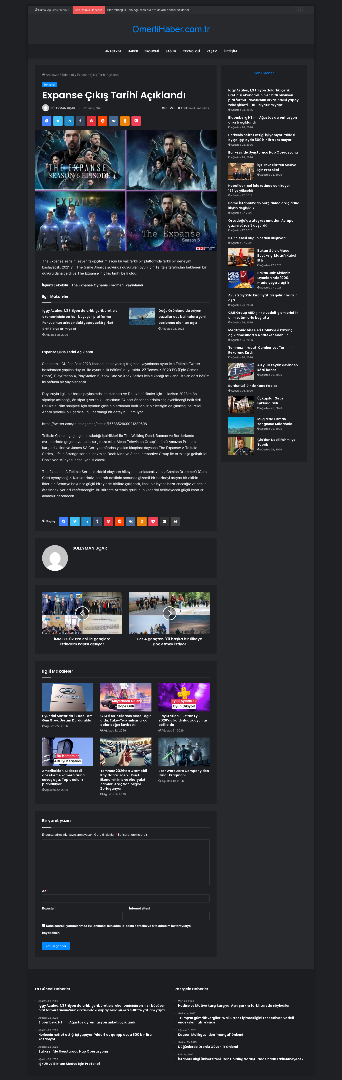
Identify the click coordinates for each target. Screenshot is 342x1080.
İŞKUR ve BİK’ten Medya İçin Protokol (276, 167)
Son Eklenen (264, 73)
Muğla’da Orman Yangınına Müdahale (274, 421)
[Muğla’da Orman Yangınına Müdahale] (241, 425)
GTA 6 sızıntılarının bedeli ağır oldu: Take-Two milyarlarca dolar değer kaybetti (125, 720)
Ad (45, 891)
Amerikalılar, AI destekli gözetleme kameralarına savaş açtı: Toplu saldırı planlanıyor (63, 777)
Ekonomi (151, 51)
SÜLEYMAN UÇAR (62, 108)
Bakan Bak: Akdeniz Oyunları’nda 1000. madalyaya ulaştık (273, 278)
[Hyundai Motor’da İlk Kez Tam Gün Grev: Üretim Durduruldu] (67, 697)
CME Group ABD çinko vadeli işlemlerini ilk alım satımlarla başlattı (263, 315)
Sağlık (170, 51)
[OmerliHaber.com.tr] (171, 29)
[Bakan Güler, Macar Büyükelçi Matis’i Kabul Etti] (241, 257)
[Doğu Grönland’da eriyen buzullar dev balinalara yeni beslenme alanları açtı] (142, 316)
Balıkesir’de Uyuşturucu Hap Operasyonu (263, 152)
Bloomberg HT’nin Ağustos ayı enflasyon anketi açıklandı (148, 10)
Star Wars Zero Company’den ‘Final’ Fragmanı (183, 773)
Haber (133, 51)
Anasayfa (113, 51)
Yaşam (212, 51)
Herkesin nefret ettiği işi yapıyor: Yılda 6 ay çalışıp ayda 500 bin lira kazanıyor (261, 137)
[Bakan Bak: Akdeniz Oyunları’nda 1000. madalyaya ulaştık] (241, 279)
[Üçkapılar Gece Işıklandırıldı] (241, 404)
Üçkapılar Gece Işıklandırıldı (270, 401)
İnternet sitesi (139, 908)
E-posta (49, 908)
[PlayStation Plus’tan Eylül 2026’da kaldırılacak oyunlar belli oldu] (184, 697)
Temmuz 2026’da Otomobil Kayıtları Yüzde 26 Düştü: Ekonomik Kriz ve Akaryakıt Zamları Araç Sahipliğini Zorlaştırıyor (123, 779)
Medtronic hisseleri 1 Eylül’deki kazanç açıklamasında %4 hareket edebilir (260, 332)
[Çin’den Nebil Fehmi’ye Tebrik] (241, 446)
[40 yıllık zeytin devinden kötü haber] (241, 371)
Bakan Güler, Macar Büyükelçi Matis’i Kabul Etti (276, 255)
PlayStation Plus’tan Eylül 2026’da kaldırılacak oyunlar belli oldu (182, 720)
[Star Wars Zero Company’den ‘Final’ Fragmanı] (184, 752)
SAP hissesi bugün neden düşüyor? (257, 238)
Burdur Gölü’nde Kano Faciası (253, 385)
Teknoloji (191, 51)
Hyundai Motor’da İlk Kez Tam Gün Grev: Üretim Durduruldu (67, 718)
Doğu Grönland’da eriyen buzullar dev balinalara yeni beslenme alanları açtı (182, 316)
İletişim (230, 51)
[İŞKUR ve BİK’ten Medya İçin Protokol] (241, 171)
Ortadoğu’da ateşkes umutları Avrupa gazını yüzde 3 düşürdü (261, 223)
